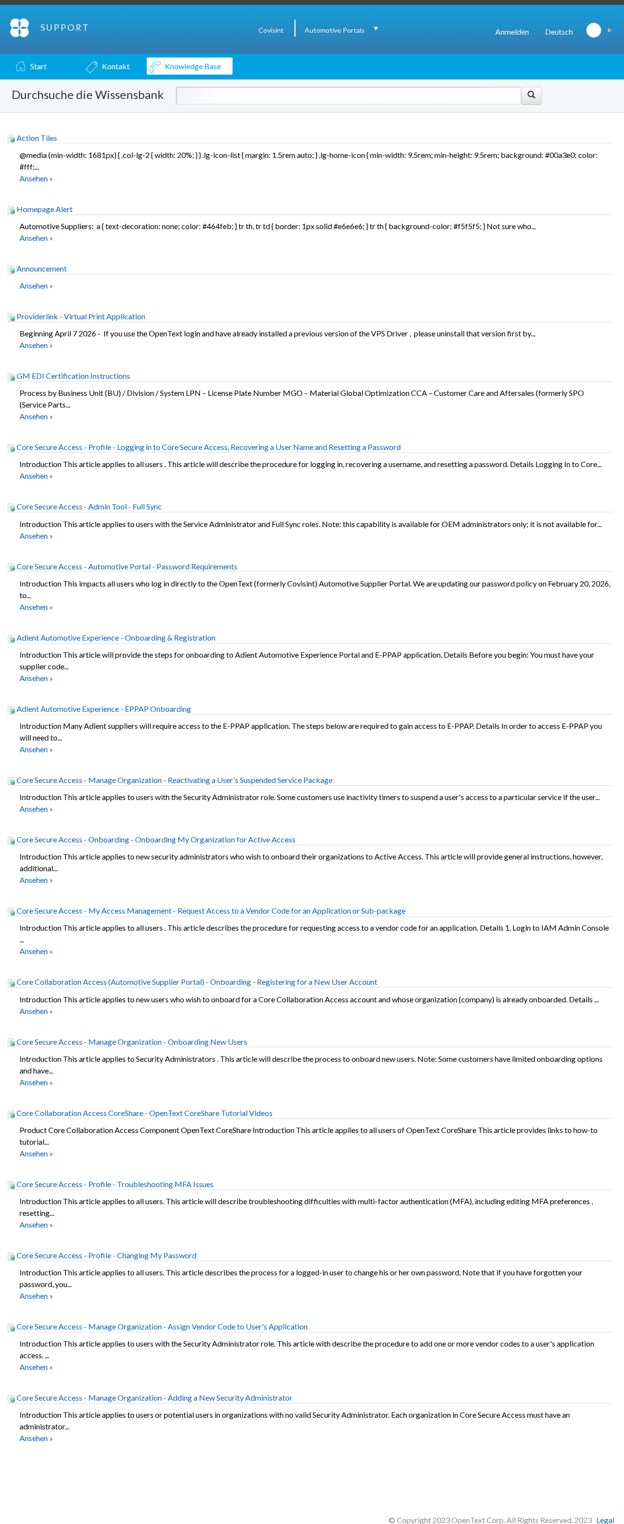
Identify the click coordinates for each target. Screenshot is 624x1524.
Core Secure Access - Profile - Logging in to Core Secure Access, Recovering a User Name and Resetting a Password (208, 446)
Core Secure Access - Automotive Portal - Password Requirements (126, 566)
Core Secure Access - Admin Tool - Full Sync (88, 506)
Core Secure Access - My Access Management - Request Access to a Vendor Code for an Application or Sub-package (210, 910)
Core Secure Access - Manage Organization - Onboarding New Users (131, 1041)
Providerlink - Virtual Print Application (80, 316)
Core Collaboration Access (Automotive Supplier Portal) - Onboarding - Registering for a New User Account (196, 981)
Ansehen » (36, 178)
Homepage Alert (44, 209)
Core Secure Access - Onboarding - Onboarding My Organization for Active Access (155, 839)
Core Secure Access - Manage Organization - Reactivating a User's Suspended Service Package (173, 779)
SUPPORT (65, 27)
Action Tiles (36, 137)
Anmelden (512, 31)
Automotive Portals (335, 30)
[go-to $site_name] (20, 26)
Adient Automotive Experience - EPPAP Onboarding (103, 708)
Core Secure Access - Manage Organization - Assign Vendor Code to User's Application (161, 1326)
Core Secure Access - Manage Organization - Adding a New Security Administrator (153, 1397)
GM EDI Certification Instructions (72, 375)
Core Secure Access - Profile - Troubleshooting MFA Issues (114, 1184)
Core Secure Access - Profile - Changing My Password (105, 1255)
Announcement (41, 268)
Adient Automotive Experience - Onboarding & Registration (115, 637)
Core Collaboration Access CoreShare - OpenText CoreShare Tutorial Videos (144, 1112)
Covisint (271, 30)
